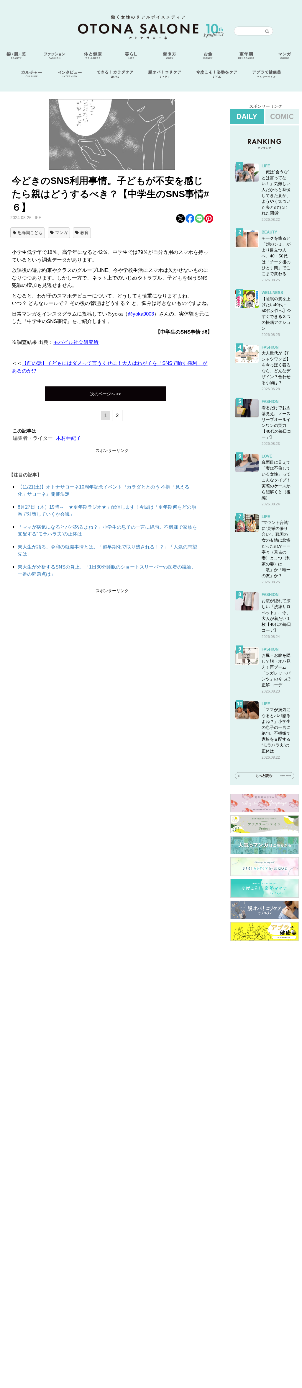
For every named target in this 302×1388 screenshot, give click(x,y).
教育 (84, 232)
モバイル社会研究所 (76, 342)
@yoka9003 (141, 314)
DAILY (247, 116)
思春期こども (30, 232)
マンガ (61, 232)
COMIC (282, 116)
